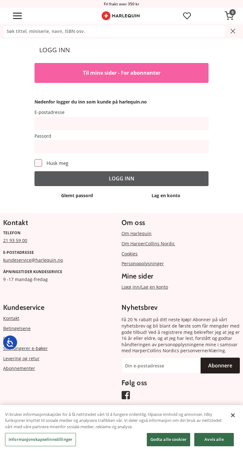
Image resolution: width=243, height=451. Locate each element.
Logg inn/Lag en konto (145, 287)
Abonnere (220, 365)
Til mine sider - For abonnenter (121, 72)
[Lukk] (233, 415)
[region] (121, 428)
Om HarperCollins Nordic (148, 244)
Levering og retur (21, 358)
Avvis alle (213, 439)
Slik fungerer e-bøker (25, 348)
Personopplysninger (143, 263)
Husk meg (57, 163)
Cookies (130, 254)
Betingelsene (17, 328)
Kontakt (11, 318)
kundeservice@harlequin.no (33, 260)
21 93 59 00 (15, 240)
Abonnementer (19, 368)
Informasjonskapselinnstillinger (40, 439)
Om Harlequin (137, 233)
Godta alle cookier (168, 439)
